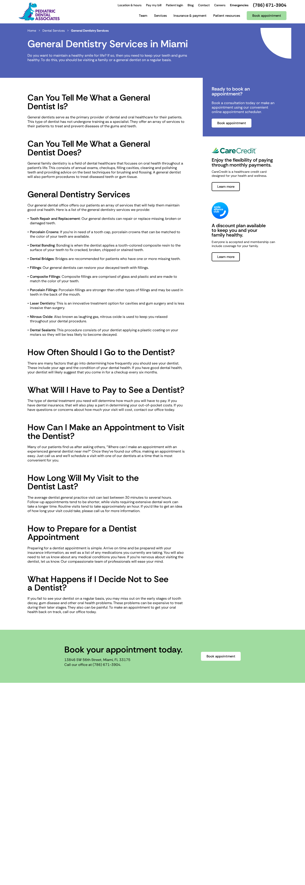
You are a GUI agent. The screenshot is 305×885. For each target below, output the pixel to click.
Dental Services (53, 31)
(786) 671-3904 (106, 664)
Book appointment (231, 123)
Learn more (225, 186)
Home (31, 31)
